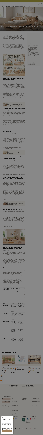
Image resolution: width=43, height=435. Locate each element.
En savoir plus (8, 429)
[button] (7, 432)
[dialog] (7, 425)
